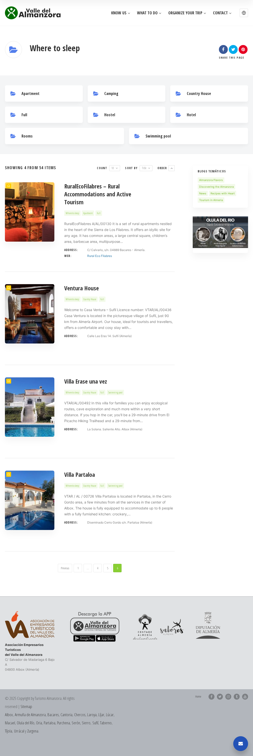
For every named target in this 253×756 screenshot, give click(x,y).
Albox (9, 714)
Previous (65, 568)
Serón (76, 723)
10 (112, 168)
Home (198, 696)
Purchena (63, 723)
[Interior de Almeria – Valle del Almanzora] (33, 12)
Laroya (92, 714)
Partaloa (49, 723)
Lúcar (110, 714)
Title (144, 168)
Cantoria (66, 714)
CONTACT (220, 13)
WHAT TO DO (147, 13)
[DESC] (172, 168)
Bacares (53, 714)
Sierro (86, 723)
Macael (10, 723)
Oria (39, 723)
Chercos (79, 714)
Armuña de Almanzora (30, 714)
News (202, 193)
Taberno (106, 723)
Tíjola (8, 731)
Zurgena (32, 731)
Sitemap (26, 706)
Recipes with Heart (223, 193)
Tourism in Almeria (211, 200)
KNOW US (118, 13)
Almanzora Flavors (211, 180)
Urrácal (19, 731)
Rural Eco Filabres (99, 256)
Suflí (95, 723)
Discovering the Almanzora (216, 186)
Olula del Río (25, 723)
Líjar (101, 714)
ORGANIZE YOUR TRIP (185, 13)
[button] (244, 13)
